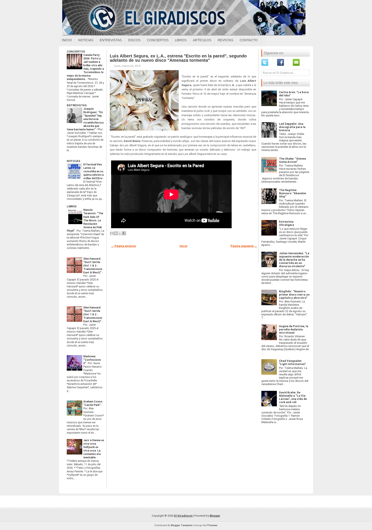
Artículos (202, 40)
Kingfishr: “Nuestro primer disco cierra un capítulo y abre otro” (294, 294)
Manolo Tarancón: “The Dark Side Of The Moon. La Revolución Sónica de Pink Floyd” (85, 220)
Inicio (67, 40)
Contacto (249, 40)
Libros (181, 40)
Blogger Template (181, 525)
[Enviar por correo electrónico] (112, 233)
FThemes (211, 525)
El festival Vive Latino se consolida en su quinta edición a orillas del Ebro (93, 171)
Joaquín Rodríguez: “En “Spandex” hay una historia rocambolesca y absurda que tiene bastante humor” (85, 119)
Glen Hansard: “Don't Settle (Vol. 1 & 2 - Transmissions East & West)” (92, 265)
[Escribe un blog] (116, 233)
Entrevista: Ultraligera (286, 223)
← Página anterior (123, 246)
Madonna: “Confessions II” (92, 360)
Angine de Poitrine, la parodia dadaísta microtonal (293, 329)
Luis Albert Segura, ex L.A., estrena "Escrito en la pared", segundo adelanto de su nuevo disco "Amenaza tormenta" (178, 58)
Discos (134, 40)
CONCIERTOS (76, 51)
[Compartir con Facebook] (124, 233)
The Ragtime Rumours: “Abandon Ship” (292, 193)
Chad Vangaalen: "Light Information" (292, 362)
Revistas (225, 40)
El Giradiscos (183, 515)
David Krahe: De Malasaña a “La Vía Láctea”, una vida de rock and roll (293, 397)
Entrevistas (111, 40)
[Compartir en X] (120, 233)
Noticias (85, 40)
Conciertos (158, 40)
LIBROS (72, 206)
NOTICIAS (73, 161)
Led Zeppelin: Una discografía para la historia (292, 127)
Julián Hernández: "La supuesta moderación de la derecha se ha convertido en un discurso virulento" (294, 260)
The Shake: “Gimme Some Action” (292, 160)
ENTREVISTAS (77, 105)
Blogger (215, 515)
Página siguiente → (244, 246)
